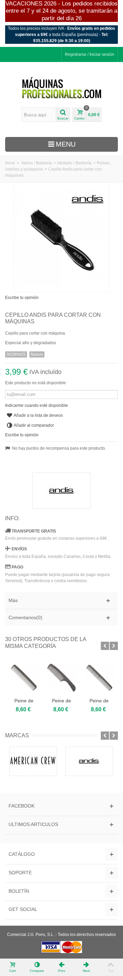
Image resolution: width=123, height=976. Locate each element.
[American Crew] (33, 761)
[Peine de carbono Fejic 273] (99, 678)
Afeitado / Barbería (74, 163)
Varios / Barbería (36, 163)
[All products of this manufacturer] (61, 491)
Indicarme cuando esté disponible (36, 405)
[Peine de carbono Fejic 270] (24, 678)
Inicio (10, 163)
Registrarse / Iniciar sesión (89, 54)
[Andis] (89, 761)
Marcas (17, 735)
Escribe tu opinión (22, 297)
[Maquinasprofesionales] (61, 88)
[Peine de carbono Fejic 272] (61, 678)
